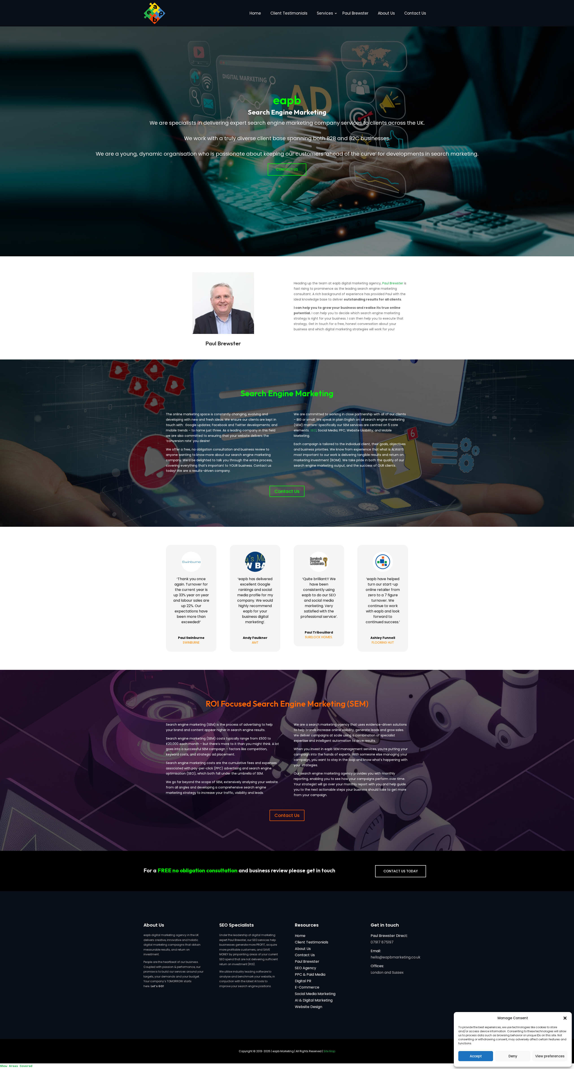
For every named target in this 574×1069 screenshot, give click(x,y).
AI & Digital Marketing (314, 1000)
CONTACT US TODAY (400, 871)
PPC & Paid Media (310, 974)
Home (255, 13)
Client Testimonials (288, 13)
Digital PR (303, 981)
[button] (565, 1018)
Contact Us (415, 13)
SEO (313, 430)
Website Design (308, 1006)
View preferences (550, 1056)
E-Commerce (307, 987)
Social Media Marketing (315, 993)
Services (325, 13)
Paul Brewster (355, 13)
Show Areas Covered (16, 1066)
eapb (287, 99)
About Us (386, 13)
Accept (476, 1056)
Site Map (329, 1051)
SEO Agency (305, 968)
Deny (513, 1056)
